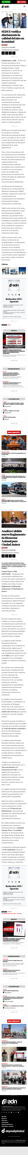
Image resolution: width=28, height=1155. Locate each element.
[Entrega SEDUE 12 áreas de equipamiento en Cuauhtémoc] (14, 442)
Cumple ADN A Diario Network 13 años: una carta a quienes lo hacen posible (13, 404)
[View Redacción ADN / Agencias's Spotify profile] (19, 294)
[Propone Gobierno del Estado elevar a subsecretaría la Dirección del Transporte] (14, 489)
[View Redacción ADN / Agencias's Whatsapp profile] (15, 294)
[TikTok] (14, 1112)
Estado (6, 11)
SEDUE (9, 324)
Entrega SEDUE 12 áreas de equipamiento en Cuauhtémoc (14, 454)
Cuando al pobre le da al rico (11, 410)
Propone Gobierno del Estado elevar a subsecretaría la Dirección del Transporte (14, 501)
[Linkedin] (6, 1112)
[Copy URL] (13, 53)
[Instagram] (4, 1112)
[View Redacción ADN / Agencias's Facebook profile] (9, 294)
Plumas (5, 401)
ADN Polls (5, 348)
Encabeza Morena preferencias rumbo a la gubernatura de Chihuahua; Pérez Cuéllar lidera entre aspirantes (14, 351)
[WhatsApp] (3, 53)
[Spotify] (11, 1112)
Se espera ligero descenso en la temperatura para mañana (12, 383)
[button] (6, 271)
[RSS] (9, 1112)
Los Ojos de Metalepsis (9, 417)
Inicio (3, 11)
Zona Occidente (5, 452)
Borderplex (11, 11)
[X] (10, 53)
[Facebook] (6, 53)
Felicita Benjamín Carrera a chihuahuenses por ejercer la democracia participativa (11, 374)
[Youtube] (18, 1112)
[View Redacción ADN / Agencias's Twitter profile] (12, 294)
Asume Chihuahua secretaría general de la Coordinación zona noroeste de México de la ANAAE (14, 477)
